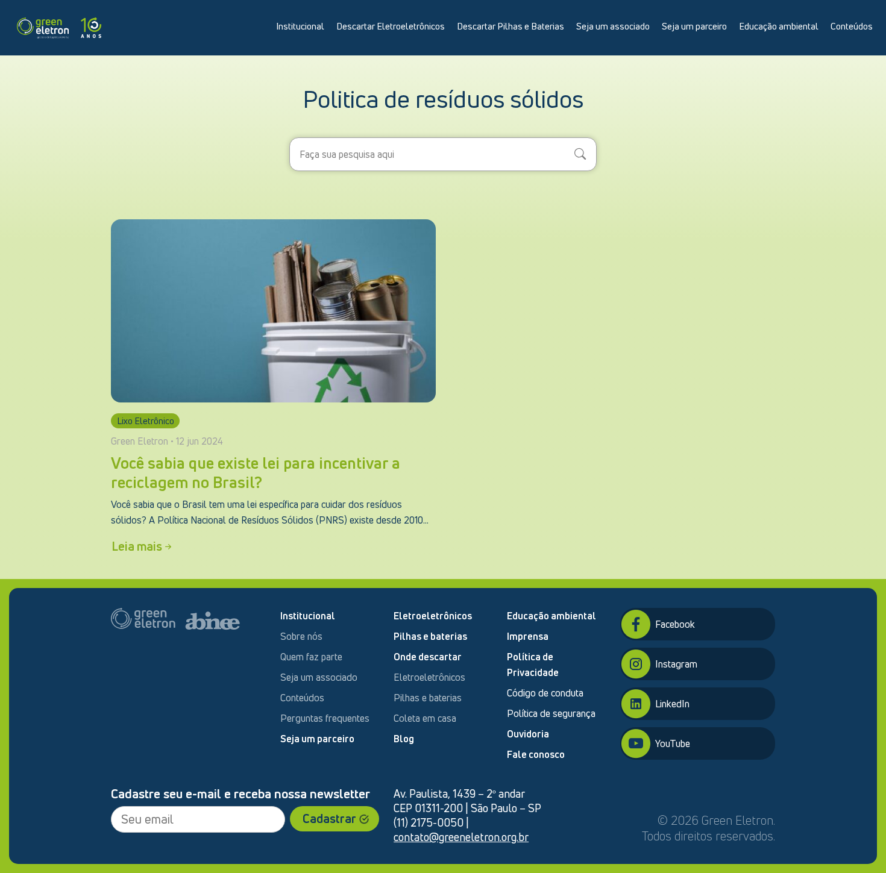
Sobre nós (301, 636)
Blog (404, 738)
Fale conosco (536, 754)
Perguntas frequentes (324, 718)
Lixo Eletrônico (145, 421)
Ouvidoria (528, 733)
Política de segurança (551, 713)
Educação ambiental (778, 26)
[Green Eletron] (59, 25)
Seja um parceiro (694, 26)
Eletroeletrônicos (433, 615)
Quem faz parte (311, 656)
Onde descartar (428, 656)
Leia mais (137, 546)
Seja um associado (613, 26)
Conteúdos (852, 26)
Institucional (300, 26)
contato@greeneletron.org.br (461, 837)
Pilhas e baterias (430, 636)
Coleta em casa (425, 718)
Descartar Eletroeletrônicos (390, 26)
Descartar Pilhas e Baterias (510, 26)
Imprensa (527, 636)
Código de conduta (545, 692)
